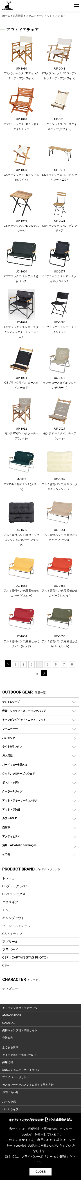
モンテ (7, 910)
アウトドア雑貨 (11, 809)
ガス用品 (7, 755)
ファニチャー (10, 728)
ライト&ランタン (12, 746)
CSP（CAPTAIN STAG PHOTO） (26, 957)
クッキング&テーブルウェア (18, 773)
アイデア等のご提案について (19, 1055)
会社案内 (7, 1037)
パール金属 (9, 1101)
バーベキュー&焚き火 (14, 764)
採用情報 (7, 1062)
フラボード (10, 949)
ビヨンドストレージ (16, 926)
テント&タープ (11, 701)
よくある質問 (10, 1047)
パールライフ (10, 1109)
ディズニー (10, 989)
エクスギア (10, 902)
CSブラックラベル (15, 886)
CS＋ (6, 965)
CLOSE (41, 1171)
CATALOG (8, 1022)
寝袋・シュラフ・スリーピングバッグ (24, 710)
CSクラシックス (13, 894)
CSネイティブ (12, 934)
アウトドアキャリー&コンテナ (19, 800)
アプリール (10, 941)
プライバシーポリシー (15, 1077)
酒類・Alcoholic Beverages (19, 845)
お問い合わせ (10, 1092)
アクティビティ (11, 836)
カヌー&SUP (9, 818)
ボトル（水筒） (11, 782)
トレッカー (10, 878)
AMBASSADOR (11, 1015)
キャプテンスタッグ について (20, 1008)
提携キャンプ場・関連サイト (19, 1030)
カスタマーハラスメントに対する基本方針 (28, 1084)
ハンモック (8, 737)
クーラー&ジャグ (12, 791)
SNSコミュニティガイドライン (21, 1069)
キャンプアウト (13, 918)
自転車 (6, 827)
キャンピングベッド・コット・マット (24, 719)
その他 (6, 854)
